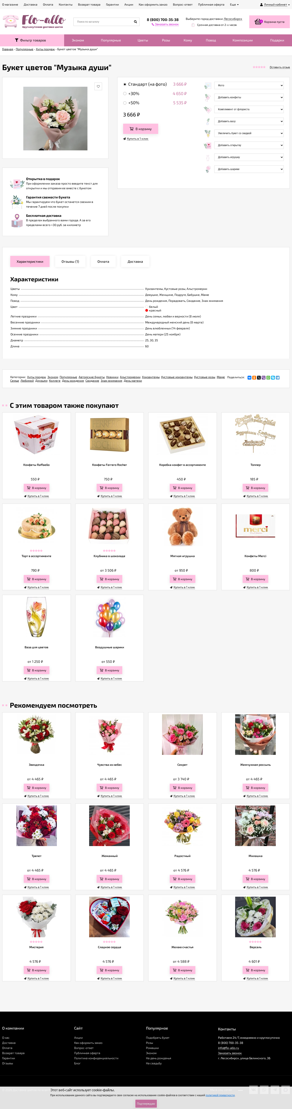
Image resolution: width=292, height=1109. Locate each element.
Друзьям (41, 380)
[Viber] (263, 378)
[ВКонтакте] (249, 378)
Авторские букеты (92, 377)
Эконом (78, 40)
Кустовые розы (204, 377)
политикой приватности (220, 1095)
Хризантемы (151, 377)
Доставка (9, 1042)
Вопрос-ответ (84, 1048)
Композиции (243, 40)
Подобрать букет (158, 1037)
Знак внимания (111, 380)
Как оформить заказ (88, 1042)
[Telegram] (278, 378)
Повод (211, 40)
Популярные (111, 40)
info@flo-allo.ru (228, 1048)
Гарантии (8, 1058)
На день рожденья (158, 1058)
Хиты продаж (36, 377)
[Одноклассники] (254, 378)
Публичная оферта (87, 1053)
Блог (77, 1063)
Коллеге (54, 380)
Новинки (112, 377)
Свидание (92, 380)
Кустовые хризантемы (177, 377)
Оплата (7, 1048)
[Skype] (273, 378)
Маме (221, 377)
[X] (259, 378)
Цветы (143, 40)
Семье (14, 380)
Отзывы (7, 1063)
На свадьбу (154, 1063)
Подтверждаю (146, 1103)
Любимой (27, 380)
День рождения (73, 380)
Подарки (277, 40)
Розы (166, 40)
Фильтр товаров (32, 40)
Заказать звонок (230, 1053)
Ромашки (152, 1048)
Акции (78, 1037)
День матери (133, 380)
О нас (6, 1037)
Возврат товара (13, 1053)
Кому (188, 40)
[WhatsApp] (268, 378)
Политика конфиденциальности (96, 1058)
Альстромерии (130, 377)
